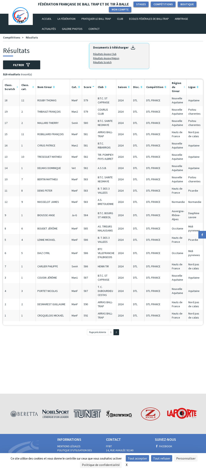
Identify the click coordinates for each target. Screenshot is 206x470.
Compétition (154, 87)
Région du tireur (176, 87)
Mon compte (120, 9)
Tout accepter (137, 458)
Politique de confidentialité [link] (101, 465)
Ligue (192, 87)
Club (120, 19)
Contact (94, 29)
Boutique (187, 4)
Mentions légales (68, 446)
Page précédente (97, 332)
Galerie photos (72, 29)
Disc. (136, 87)
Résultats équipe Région (106, 58)
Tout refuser (161, 458)
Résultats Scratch (102, 62)
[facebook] (202, 235)
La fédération (66, 19)
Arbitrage (181, 19)
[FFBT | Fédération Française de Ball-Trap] (20, 19)
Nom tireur (44, 87)
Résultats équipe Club (104, 54)
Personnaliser (186, 458)
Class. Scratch (10, 87)
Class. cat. (25, 87)
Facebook (165, 446)
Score (87, 87)
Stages (141, 4)
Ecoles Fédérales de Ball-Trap (149, 19)
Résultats (32, 37)
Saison (122, 87)
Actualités (49, 29)
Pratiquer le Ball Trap (96, 19)
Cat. (74, 87)
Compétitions (163, 4)
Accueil (48, 19)
